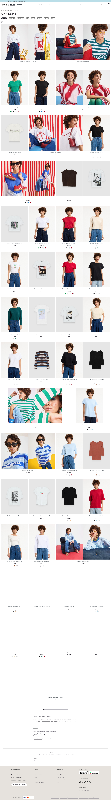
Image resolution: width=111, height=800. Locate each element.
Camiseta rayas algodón (83, 561)
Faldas (43, 734)
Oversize (53, 18)
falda (52, 721)
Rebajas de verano (61, 785)
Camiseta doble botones (96, 652)
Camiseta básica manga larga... (42, 652)
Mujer (12, 4)
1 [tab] (84, 116)
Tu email (35, 758)
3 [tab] (86, 116)
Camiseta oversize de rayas (35, 425)
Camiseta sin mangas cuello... (69, 198)
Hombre (19, 4)
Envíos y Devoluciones (39, 774)
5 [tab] (87, 116)
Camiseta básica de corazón (55, 697)
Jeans (35, 734)
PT (85, 790)
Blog (58, 782)
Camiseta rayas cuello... (69, 606)
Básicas (33, 18)
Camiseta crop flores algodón (14, 243)
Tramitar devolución (39, 782)
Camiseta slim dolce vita (14, 288)
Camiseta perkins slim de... (69, 652)
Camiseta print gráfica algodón (69, 334)
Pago (36, 777)
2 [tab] (85, 116)
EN (88, 790)
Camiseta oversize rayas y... (28, 470)
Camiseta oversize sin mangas (96, 288)
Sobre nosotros (60, 777)
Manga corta (21, 18)
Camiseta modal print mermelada (41, 515)
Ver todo (4, 18)
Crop (27, 18)
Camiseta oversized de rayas (83, 107)
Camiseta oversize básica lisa (69, 379)
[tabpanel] (28, 42)
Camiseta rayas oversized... (83, 61)
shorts (55, 721)
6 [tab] (6, 298)
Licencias (39, 18)
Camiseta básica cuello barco (41, 561)
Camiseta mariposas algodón (41, 288)
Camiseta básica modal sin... (42, 107)
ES (82, 790)
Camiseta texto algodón (14, 152)
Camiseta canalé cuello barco (96, 379)
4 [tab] (32, 207)
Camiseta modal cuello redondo (42, 606)
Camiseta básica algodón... (14, 107)
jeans (39, 721)
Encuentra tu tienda (20, 784)
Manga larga (12, 18)
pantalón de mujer (46, 721)
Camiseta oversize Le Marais (14, 515)
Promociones (37, 779)
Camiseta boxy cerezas (55, 152)
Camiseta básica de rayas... (42, 379)
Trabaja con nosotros (61, 779)
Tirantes (46, 18)
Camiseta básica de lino (96, 334)
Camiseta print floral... (42, 334)
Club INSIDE (59, 774)
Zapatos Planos (38, 740)
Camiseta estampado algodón (28, 61)
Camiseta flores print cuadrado (96, 198)
